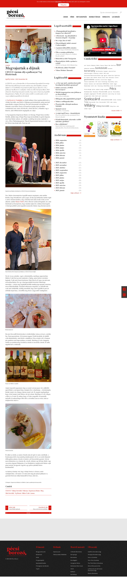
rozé (115, 94)
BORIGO (73, 572)
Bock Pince (113, 65)
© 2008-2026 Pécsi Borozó (11, 559)
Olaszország (100, 86)
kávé (95, 84)
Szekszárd (92, 98)
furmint (116, 77)
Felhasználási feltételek (59, 554)
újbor (111, 102)
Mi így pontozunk (40, 552)
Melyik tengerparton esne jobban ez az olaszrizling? (68, 93)
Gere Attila (97, 79)
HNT (96, 81)
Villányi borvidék (17, 491)
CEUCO (8, 491)
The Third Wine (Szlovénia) (95, 563)
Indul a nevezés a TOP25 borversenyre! (64, 89)
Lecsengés (116, 17)
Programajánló (40, 560)
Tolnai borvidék (102, 102)
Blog (42, 491)
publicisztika (104, 94)
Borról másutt (78, 547)
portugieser (86, 94)
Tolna (97, 102)
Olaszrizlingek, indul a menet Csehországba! (66, 44)
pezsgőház (106, 89)
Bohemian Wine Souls (77, 566)
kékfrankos (106, 84)
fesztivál (99, 77)
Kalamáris (91, 84)
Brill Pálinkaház (99, 71)
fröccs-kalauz (111, 77)
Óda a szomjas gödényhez (65, 52)
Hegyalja (109, 79)
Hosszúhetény (111, 81)
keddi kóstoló (99, 84)
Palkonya (25, 491)
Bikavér (106, 65)
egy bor (105, 75)
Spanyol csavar (61, 109)
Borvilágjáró (74, 560)
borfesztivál (86, 68)
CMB (104, 73)
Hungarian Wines (75, 563)
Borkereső (39, 554)
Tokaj (86, 102)
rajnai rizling (111, 94)
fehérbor (95, 77)
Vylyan (89, 108)
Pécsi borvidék (103, 92)
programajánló (93, 94)
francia (103, 77)
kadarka (86, 84)
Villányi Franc (113, 106)
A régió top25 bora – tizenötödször (68, 113)
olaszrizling (106, 86)
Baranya (102, 65)
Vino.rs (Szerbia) (92, 557)
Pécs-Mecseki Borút (88, 91)
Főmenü (40, 547)
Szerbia (114, 99)
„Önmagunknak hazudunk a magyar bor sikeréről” (66, 32)
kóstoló (111, 84)
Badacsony (93, 65)
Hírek (72, 17)
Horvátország (104, 81)
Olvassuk (92, 547)
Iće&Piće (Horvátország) (94, 552)
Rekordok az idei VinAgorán (66, 58)
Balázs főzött (19, 202)
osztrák (111, 86)
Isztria (116, 81)
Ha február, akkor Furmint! (65, 68)
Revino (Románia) (92, 573)
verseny (115, 102)
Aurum (32, 493)
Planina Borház (116, 91)
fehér (92, 77)
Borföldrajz (74, 574)
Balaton (98, 65)
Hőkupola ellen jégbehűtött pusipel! (68, 99)
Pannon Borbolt (117, 86)
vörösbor (86, 108)
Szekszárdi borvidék (106, 100)
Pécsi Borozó (95, 91)
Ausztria (89, 65)
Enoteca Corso (111, 75)
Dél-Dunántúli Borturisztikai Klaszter (92, 75)
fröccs (107, 77)
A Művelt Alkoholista (76, 552)
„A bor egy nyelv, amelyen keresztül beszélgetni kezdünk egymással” (68, 84)
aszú (85, 65)
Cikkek (65, 17)
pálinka (93, 89)
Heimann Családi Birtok (89, 81)
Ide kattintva (58, 1)
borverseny (89, 70)
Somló (96, 96)
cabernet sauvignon (88, 73)
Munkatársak (94, 17)
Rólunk (57, 547)
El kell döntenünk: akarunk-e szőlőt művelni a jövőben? (68, 120)
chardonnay (95, 73)
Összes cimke (115, 110)
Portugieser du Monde (42, 566)
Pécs (113, 88)
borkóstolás (92, 68)
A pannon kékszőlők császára (66, 48)
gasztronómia (89, 79)
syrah (100, 96)
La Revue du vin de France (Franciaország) (95, 569)
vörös (118, 106)
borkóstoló (101, 68)
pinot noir (110, 91)
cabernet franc (112, 71)
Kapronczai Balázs (34, 491)
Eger (102, 75)
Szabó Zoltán (104, 96)
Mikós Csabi (26, 493)
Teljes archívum (115, 140)
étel (85, 77)
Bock (109, 65)
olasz (96, 86)
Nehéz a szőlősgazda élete (65, 101)
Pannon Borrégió (87, 89)
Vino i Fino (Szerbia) (93, 560)
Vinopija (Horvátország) (94, 554)
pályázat (98, 89)
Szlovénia (119, 99)
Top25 (37, 569)
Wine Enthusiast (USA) (94, 566)
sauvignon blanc (87, 96)
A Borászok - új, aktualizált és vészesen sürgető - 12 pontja (66, 37)
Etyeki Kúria (117, 75)
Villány (89, 105)
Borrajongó (74, 554)
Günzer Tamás (104, 79)
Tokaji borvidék (92, 102)
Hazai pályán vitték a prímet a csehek (66, 62)
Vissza (28, 26)
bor (118, 65)
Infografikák (81, 17)
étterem (88, 77)
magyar (115, 84)
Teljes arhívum (75, 193)
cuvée (107, 73)
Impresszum (56, 552)
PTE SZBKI (99, 94)
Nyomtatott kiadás (41, 563)
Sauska (118, 94)
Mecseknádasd (87, 86)
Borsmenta (74, 557)
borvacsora (110, 68)
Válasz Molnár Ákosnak (64, 70)
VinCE (72, 569)
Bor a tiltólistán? (61, 124)
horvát (99, 81)
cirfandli (101, 73)
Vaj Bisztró (18, 493)
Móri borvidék (10, 493)
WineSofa (106, 17)
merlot (92, 86)
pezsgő (101, 89)
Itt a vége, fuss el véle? (63, 40)
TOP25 (108, 102)
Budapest (106, 71)
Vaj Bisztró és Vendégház (14, 100)
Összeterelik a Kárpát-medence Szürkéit (67, 105)
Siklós (93, 96)
